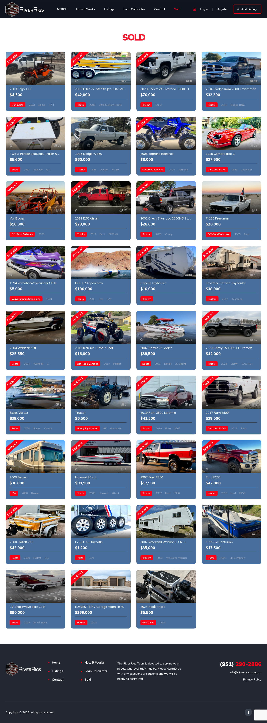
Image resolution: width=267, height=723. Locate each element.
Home (56, 662)
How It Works (85, 9)
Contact (159, 9)
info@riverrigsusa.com (245, 672)
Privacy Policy (252, 679)
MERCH (62, 9)
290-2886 (240, 664)
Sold (177, 9)
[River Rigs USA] (24, 9)
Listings (109, 9)
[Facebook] (248, 712)
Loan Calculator (134, 9)
